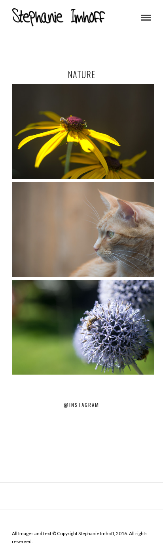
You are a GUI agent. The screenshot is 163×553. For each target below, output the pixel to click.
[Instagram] (81, 521)
